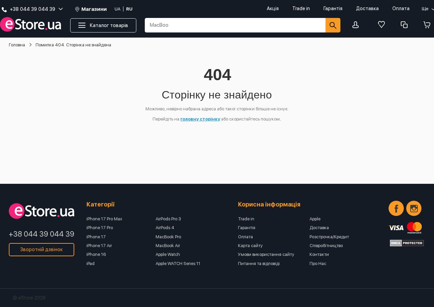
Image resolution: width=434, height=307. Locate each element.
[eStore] (30, 24)
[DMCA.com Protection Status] (407, 243)
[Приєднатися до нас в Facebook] (396, 208)
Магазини (94, 9)
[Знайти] (333, 25)
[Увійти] (357, 25)
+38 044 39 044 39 (41, 233)
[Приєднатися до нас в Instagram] (413, 208)
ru (129, 9)
